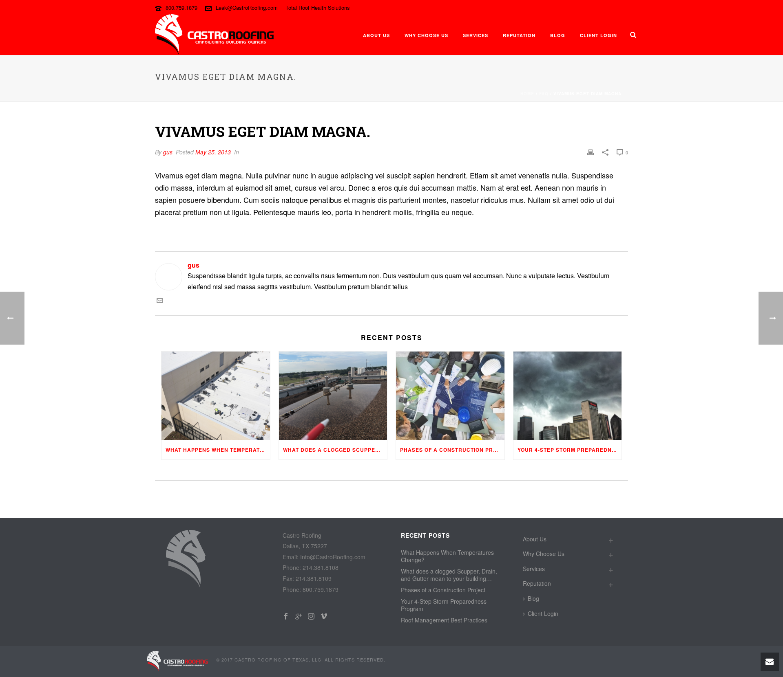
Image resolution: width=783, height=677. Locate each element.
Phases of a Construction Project (452, 449)
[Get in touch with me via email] (160, 301)
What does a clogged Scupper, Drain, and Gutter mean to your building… (335, 449)
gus (168, 152)
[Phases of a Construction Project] (450, 396)
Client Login (598, 35)
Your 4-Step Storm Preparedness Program (570, 449)
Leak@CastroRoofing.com (247, 7)
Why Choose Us (426, 35)
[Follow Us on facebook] (286, 616)
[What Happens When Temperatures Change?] (215, 396)
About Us (376, 35)
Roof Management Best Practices (444, 620)
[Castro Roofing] (177, 661)
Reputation (519, 35)
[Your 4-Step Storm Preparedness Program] (567, 396)
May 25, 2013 (213, 152)
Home (527, 94)
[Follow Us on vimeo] (324, 616)
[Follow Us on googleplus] (298, 616)
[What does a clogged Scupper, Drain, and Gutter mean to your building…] (333, 396)
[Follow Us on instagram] (311, 616)
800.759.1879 (181, 7)
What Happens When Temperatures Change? (218, 449)
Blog (557, 35)
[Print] (590, 152)
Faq (544, 94)
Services (475, 35)
